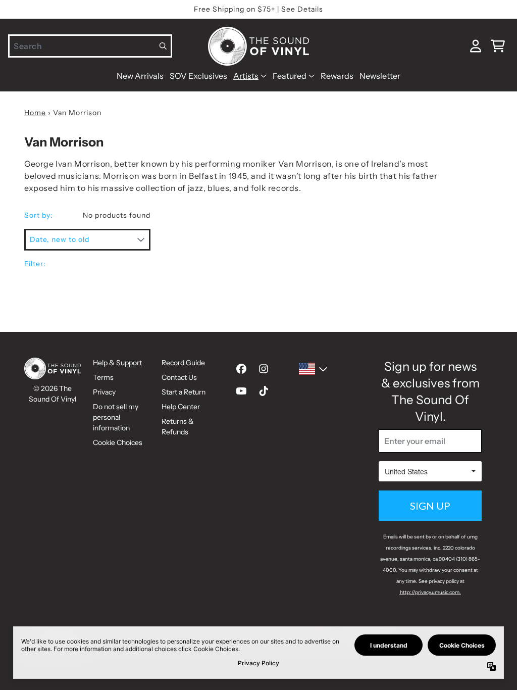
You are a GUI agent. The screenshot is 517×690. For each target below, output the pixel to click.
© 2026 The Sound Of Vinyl (52, 394)
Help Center (181, 406)
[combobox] (90, 46)
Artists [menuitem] (245, 76)
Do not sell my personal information (115, 417)
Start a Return (183, 392)
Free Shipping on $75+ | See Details (258, 9)
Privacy (104, 392)
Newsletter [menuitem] (379, 76)
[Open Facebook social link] (241, 369)
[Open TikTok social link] (263, 391)
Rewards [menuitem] (337, 76)
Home (35, 112)
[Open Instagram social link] (263, 369)
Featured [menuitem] (289, 76)
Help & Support (117, 362)
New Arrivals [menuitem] (140, 76)
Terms (103, 377)
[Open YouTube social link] (241, 391)
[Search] (163, 46)
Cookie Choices (117, 442)
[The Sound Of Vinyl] (258, 46)
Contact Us (179, 377)
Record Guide (183, 362)
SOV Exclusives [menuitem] (198, 76)
